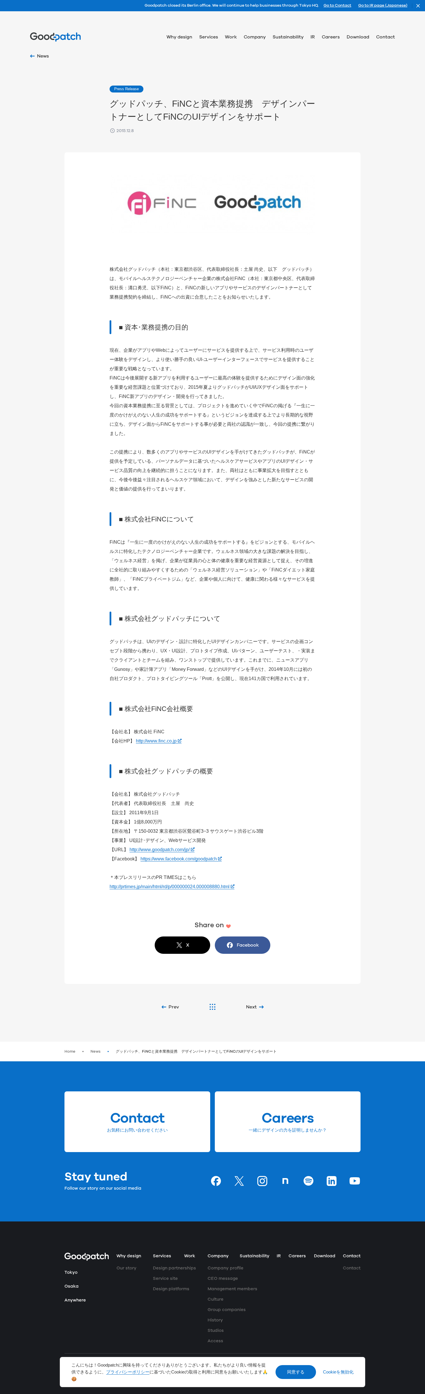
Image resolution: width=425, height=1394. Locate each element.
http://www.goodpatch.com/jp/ (160, 849)
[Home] (55, 37)
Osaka (71, 1286)
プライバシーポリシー (127, 1372)
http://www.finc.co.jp (156, 740)
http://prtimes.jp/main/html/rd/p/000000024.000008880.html (170, 886)
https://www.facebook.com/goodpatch (179, 858)
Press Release (126, 89)
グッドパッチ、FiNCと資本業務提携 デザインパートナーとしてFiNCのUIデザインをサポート (196, 1051)
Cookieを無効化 (338, 1372)
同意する (295, 1372)
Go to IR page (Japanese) (382, 6)
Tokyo (70, 1272)
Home (69, 1051)
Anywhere (75, 1300)
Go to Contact (337, 6)
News (95, 1051)
